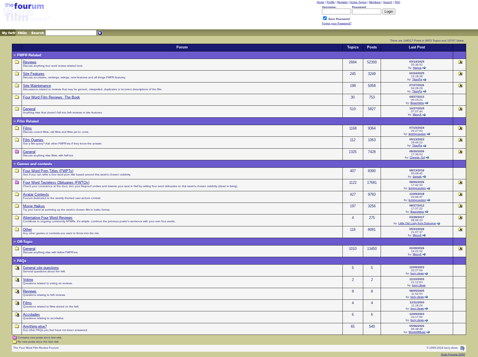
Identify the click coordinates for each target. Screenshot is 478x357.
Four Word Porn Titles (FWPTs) (48, 171)
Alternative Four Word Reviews (47, 218)
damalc (417, 176)
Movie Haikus (34, 206)
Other (27, 229)
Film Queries (33, 140)
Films (27, 128)
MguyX (417, 114)
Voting (28, 280)
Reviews (30, 62)
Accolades (31, 314)
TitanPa (417, 79)
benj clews (417, 273)
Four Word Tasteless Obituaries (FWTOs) (56, 182)
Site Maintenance (37, 86)
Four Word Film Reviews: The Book (51, 97)
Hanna (417, 67)
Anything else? (35, 326)
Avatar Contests (36, 194)
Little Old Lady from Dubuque (417, 223)
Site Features (34, 74)
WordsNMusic (417, 331)
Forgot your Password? (337, 23)
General (29, 109)
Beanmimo (417, 102)
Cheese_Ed (417, 157)
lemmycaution (417, 133)
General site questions (41, 268)
